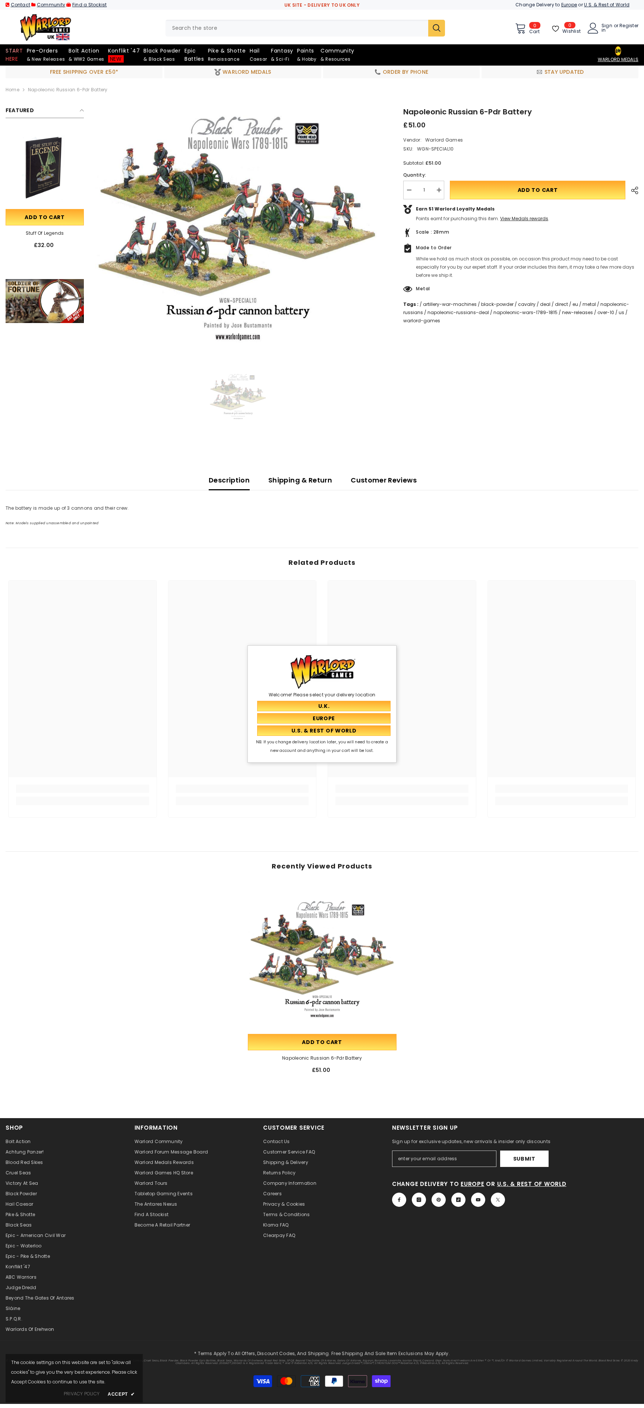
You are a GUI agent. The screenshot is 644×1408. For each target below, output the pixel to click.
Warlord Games (444, 140)
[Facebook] (399, 1200)
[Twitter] (498, 1200)
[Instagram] (419, 1200)
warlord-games (421, 320)
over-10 (605, 312)
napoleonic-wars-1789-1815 (525, 312)
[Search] (305, 28)
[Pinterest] (439, 1200)
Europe (569, 4)
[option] (238, 226)
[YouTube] (478, 1200)
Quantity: (414, 175)
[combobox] (296, 28)
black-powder (497, 304)
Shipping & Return (300, 480)
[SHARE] (631, 190)
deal (545, 304)
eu (575, 304)
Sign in (607, 27)
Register (628, 26)
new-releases (577, 312)
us (621, 312)
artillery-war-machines (450, 304)
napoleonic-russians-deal (458, 312)
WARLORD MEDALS (618, 59)
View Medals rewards (524, 218)
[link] (45, 301)
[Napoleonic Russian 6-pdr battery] (322, 958)
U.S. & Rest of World (606, 4)
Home (12, 89)
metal (589, 304)
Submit (524, 1158)
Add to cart (45, 217)
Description (229, 480)
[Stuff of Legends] (45, 168)
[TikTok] (458, 1200)
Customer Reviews (384, 480)
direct (561, 304)
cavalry (527, 304)
